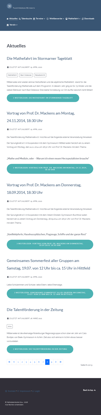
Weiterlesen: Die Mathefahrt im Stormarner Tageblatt (43, 98)
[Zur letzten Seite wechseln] (60, 362)
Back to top (88, 390)
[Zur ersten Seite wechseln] (9, 362)
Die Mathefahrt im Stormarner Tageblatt (39, 58)
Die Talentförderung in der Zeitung (35, 310)
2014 (10, 326)
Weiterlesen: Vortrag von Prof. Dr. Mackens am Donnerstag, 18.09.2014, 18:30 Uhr (50, 244)
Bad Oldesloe (25, 75)
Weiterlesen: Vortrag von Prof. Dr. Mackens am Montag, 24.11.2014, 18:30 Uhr (50, 169)
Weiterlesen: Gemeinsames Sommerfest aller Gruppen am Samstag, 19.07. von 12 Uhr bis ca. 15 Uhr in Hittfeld (51, 293)
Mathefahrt (12, 75)
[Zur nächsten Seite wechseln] (56, 362)
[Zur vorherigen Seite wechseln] (14, 362)
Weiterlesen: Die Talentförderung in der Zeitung (40, 349)
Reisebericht (40, 75)
